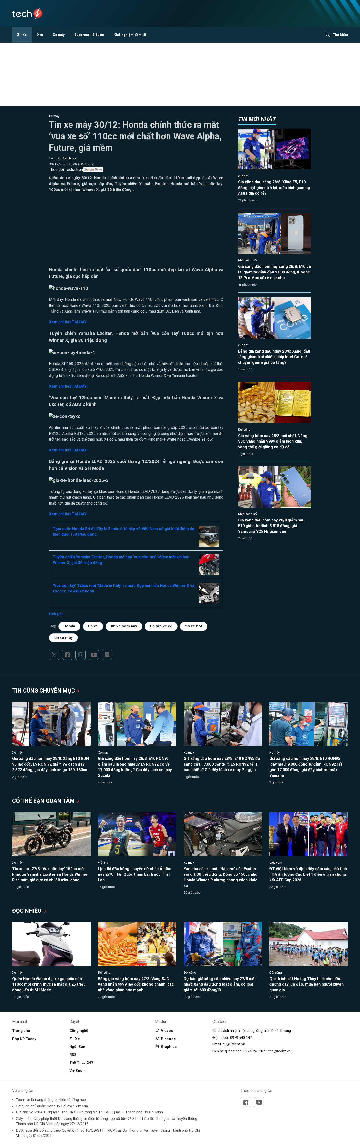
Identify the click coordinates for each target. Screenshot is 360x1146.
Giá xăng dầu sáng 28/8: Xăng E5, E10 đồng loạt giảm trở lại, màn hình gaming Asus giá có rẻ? (274, 188)
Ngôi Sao (77, 1046)
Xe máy (59, 35)
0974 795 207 (254, 1051)
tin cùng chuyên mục (44, 690)
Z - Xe (22, 35)
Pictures (168, 1039)
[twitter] (54, 655)
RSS (73, 1054)
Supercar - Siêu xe (89, 35)
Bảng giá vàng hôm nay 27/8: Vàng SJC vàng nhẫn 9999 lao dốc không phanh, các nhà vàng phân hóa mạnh (136, 984)
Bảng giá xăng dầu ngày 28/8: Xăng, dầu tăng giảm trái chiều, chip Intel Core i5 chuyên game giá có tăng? (274, 357)
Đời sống (244, 429)
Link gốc (56, 614)
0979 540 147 (241, 1037)
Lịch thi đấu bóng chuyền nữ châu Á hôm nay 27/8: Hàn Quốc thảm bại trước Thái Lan (134, 874)
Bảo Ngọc (69, 158)
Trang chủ (21, 1030)
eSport (243, 176)
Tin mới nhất (257, 119)
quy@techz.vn (234, 1044)
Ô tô (39, 35)
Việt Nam (104, 862)
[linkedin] (107, 655)
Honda (69, 626)
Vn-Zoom (77, 1070)
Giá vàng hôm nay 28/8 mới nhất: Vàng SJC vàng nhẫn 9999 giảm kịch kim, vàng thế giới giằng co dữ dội (272, 441)
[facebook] (67, 655)
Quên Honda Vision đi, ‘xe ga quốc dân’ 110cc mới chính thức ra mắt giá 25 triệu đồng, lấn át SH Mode (48, 984)
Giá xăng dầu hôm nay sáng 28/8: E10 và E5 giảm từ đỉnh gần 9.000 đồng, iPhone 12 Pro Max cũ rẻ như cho (274, 272)
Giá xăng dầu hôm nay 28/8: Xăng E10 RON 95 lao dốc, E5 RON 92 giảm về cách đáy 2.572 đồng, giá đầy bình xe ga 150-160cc (50, 764)
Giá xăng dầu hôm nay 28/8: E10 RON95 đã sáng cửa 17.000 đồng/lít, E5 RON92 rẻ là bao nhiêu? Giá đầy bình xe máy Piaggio (222, 764)
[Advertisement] (136, 232)
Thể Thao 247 (81, 1062)
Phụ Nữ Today (24, 1039)
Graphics (169, 1046)
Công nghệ (78, 1030)
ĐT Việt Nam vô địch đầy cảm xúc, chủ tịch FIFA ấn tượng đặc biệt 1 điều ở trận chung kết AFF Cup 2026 (308, 874)
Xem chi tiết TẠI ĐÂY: (68, 322)
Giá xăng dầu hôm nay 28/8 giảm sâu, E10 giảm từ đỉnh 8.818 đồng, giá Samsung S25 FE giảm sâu (271, 526)
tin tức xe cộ (161, 626)
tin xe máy (63, 637)
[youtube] (94, 655)
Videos (167, 1030)
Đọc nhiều (27, 911)
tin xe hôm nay (124, 626)
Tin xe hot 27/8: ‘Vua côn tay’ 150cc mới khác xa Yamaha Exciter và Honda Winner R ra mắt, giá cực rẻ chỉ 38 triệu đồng (50, 874)
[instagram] (80, 655)
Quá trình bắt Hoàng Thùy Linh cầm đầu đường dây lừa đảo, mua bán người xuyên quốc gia (306, 984)
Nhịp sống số (247, 260)
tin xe (93, 626)
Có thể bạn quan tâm (44, 801)
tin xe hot (193, 626)
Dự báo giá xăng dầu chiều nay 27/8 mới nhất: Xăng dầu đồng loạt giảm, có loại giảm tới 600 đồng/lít (219, 984)
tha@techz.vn (279, 1051)
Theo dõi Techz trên (66, 169)
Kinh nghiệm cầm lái (130, 35)
